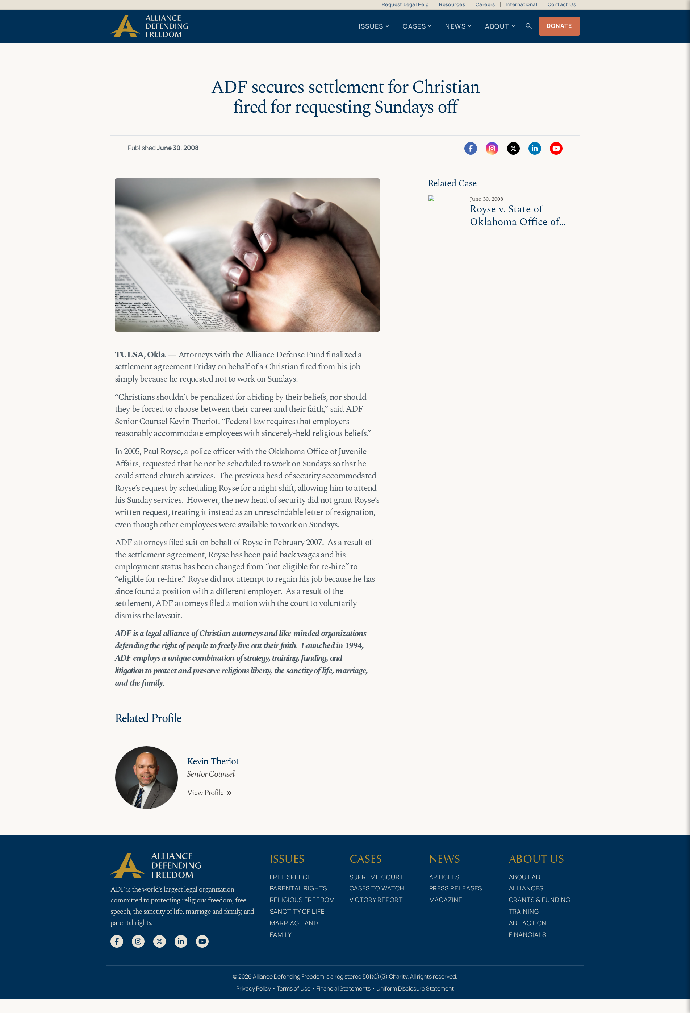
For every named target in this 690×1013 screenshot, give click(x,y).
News (455, 26)
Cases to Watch (377, 888)
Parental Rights (298, 888)
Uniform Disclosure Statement (415, 988)
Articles (444, 876)
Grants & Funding (540, 899)
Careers (485, 4)
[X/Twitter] (513, 147)
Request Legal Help (405, 4)
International (521, 4)
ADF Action (528, 922)
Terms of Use (293, 988)
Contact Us (562, 4)
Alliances (526, 888)
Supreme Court (377, 876)
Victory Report (376, 899)
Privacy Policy (253, 988)
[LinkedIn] (534, 147)
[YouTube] (556, 147)
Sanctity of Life (297, 911)
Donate (559, 26)
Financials (528, 934)
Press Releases (455, 888)
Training (524, 911)
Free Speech (291, 876)
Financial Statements (343, 988)
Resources (452, 4)
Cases (414, 26)
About (497, 26)
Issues (371, 26)
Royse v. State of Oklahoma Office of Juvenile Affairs (514, 222)
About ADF (526, 876)
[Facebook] (470, 147)
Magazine (446, 899)
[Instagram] (492, 147)
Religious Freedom (302, 899)
